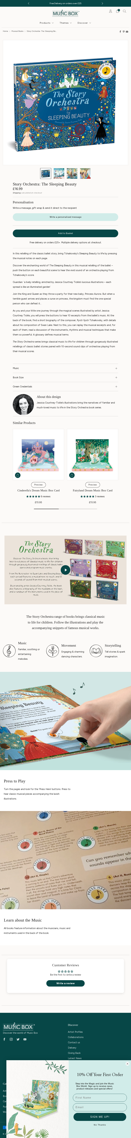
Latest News (75, 1058)
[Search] (124, 11)
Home (5, 31)
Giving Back (74, 1053)
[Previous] (29, 3)
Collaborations (76, 1037)
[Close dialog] (127, 1064)
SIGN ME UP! (99, 1116)
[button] (33, 496)
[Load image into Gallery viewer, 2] (59, 173)
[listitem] (65, 3)
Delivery (72, 1047)
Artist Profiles (75, 1031)
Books (6, 1096)
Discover (83, 23)
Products (45, 23)
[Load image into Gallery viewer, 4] (85, 173)
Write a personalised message (65, 217)
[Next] (102, 3)
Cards (6, 1101)
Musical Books (17, 31)
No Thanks (100, 1125)
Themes (64, 23)
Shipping (17, 193)
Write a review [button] (65, 983)
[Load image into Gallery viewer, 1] (45, 173)
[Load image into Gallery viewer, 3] (72, 173)
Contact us (74, 1042)
